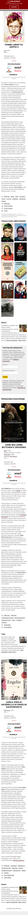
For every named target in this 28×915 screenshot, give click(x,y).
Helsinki (6, 873)
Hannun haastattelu (12, 340)
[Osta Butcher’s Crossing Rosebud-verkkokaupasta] (18, 474)
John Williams (8, 627)
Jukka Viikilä (7, 877)
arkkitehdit (14, 866)
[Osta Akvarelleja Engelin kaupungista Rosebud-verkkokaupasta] (18, 728)
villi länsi (4, 622)
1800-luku (7, 615)
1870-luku (13, 615)
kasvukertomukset (20, 618)
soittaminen (22, 199)
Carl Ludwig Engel (9, 875)
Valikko (14, 7)
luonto (13, 620)
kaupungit (14, 868)
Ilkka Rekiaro (13, 456)
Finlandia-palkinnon (18, 860)
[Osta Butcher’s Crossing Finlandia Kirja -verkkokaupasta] (9, 474)
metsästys (19, 620)
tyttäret (24, 870)
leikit (16, 196)
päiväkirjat (15, 199)
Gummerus (7, 710)
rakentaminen (16, 870)
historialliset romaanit (8, 618)
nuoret (3, 199)
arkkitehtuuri (21, 866)
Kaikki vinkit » (22, 340)
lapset (12, 196)
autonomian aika (6, 868)
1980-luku (7, 196)
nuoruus (9, 199)
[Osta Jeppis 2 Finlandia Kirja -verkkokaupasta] (9, 68)
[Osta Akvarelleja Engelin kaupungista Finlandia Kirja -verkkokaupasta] (9, 728)
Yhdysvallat (7, 625)
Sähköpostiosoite (8, 370)
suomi (5, 210)
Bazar (5, 451)
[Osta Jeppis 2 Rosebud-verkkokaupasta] (18, 68)
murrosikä (22, 196)
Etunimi (4, 364)
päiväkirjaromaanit (7, 870)
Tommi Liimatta (8, 206)
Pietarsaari (7, 203)
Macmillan (7, 454)
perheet (21, 868)
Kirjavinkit (15, 1)
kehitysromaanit (6, 620)
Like (5, 50)
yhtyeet (4, 201)
